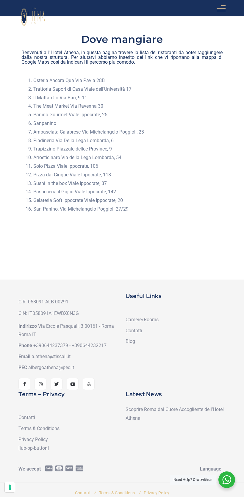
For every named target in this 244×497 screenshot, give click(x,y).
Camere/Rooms (142, 319)
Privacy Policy (33, 439)
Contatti (134, 330)
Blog (130, 341)
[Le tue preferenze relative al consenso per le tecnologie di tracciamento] (10, 487)
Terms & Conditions (39, 428)
